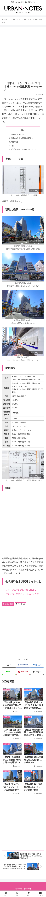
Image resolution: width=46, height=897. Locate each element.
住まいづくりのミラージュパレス (21, 594)
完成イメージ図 (17, 134)
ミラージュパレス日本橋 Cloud (20, 590)
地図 (13, 146)
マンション (22, 604)
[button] (37, 672)
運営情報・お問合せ (23, 889)
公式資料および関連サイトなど (23, 149)
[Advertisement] (23, 54)
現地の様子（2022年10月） (22, 138)
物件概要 (15, 142)
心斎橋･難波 (9, 604)
